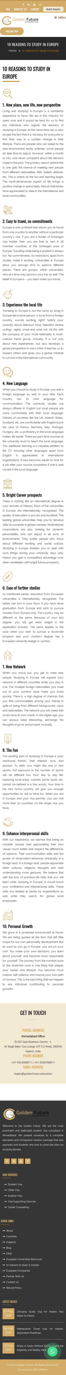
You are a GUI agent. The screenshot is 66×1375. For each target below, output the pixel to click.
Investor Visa (15, 1195)
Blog (8, 1248)
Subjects (11, 1242)
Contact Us (12, 1282)
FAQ (8, 9)
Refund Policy (14, 1287)
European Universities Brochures (24, 1259)
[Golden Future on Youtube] (34, 4)
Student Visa (15, 1184)
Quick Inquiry (53, 9)
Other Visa (14, 1190)
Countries (11, 1236)
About (9, 1230)
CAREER (35, 9)
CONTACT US (20, 9)
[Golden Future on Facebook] (23, 4)
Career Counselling (18, 1207)
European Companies (18, 1270)
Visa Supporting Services (22, 1201)
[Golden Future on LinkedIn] (29, 4)
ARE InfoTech (40, 1369)
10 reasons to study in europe (33, 44)
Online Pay (12, 31)
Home (13, 50)
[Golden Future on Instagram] (40, 4)
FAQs (9, 1253)
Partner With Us (15, 1276)
